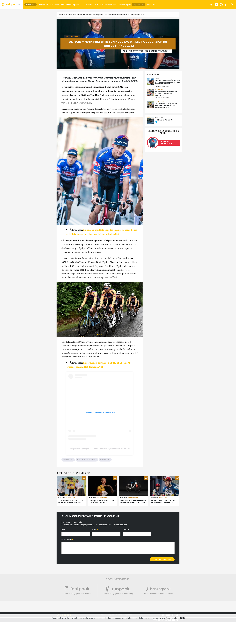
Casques (55, 5)
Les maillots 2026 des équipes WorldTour (100, 5)
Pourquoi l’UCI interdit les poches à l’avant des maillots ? (166, 93)
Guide (148, 5)
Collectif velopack (124, 5)
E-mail (95, 530)
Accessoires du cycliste (70, 5)
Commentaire (67, 540)
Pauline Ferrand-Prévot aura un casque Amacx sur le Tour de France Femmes (167, 82)
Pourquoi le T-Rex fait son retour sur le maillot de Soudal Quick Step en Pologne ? (163, 504)
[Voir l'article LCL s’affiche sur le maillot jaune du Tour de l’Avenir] (71, 486)
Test (154, 5)
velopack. (62, 15)
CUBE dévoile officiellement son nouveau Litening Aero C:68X (133, 503)
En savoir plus (172, 618)
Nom (63, 530)
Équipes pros (138, 5)
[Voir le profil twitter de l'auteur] (156, 122)
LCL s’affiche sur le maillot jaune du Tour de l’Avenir (166, 104)
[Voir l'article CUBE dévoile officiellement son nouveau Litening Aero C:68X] (133, 486)
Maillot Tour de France (87, 460)
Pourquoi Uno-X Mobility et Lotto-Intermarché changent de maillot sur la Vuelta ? (101, 504)
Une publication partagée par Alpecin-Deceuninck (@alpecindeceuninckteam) (100, 449)
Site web (126, 530)
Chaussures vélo (44, 5)
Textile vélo (30, 5)
